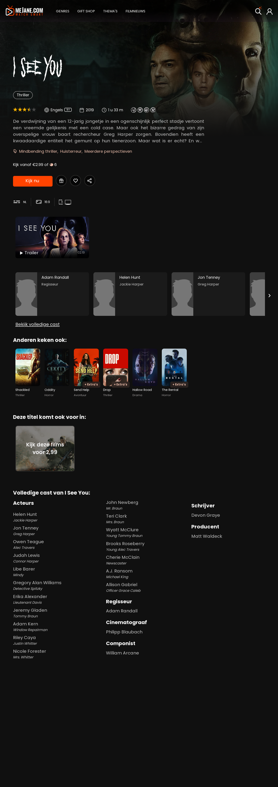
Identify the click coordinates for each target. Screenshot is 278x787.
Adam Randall (121, 611)
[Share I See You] (89, 180)
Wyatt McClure (124, 532)
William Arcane (122, 653)
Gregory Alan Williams (37, 585)
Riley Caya (25, 640)
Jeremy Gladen (30, 613)
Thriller (23, 95)
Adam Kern (30, 626)
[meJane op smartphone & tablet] (62, 202)
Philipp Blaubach (124, 632)
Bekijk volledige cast (37, 324)
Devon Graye (205, 515)
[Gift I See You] (61, 180)
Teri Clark (116, 519)
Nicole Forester (29, 654)
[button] (62, 10)
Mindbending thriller (38, 151)
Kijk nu (32, 181)
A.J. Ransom (119, 573)
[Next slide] (269, 295)
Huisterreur (71, 151)
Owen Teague (28, 544)
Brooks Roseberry (125, 546)
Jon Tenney (25, 530)
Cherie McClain (122, 560)
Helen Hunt (25, 517)
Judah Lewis (26, 558)
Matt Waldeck (206, 536)
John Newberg (122, 505)
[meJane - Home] (24, 11)
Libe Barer (24, 571)
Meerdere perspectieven (108, 151)
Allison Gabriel (123, 587)
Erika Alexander (30, 599)
